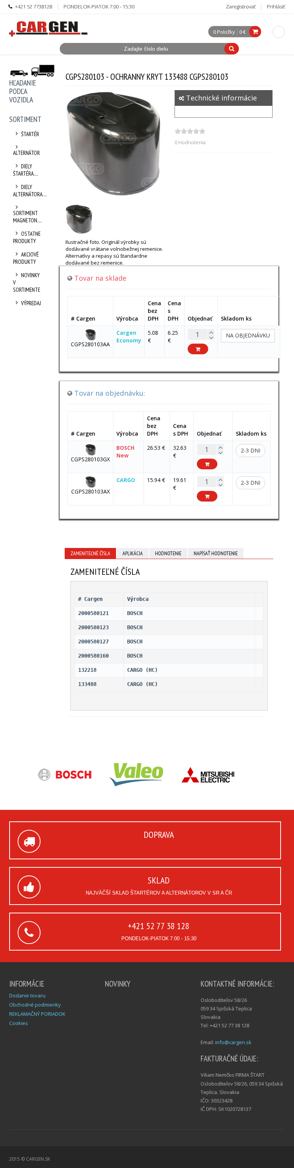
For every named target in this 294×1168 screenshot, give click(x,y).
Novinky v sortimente (26, 282)
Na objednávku (248, 335)
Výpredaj (31, 303)
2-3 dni (250, 450)
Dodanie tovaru (27, 995)
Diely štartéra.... (25, 170)
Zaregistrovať (240, 6)
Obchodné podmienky (35, 1004)
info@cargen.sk (233, 1042)
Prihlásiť (276, 6)
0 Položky (224, 32)
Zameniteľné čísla (90, 553)
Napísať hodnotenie (216, 553)
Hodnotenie (168, 553)
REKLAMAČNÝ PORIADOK (37, 1013)
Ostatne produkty (27, 237)
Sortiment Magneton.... (27, 216)
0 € (242, 31)
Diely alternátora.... (27, 190)
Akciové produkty (26, 258)
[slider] (190, 131)
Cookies (18, 1023)
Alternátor (26, 152)
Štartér (30, 134)
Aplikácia (132, 553)
